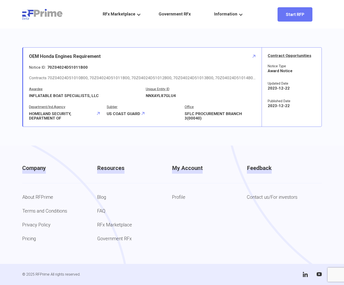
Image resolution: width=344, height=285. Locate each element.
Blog (101, 197)
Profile (178, 197)
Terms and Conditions (44, 211)
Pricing (29, 238)
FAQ (101, 211)
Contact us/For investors (272, 197)
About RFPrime (37, 197)
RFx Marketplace (114, 225)
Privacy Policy (36, 225)
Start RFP (295, 14)
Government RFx (175, 13)
